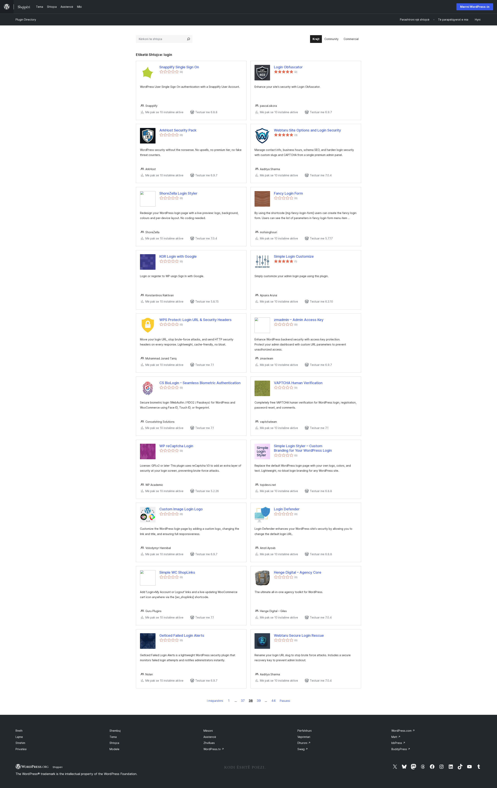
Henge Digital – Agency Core (297, 572)
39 (259, 701)
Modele (114, 749)
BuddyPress (400, 749)
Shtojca (114, 743)
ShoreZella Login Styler (178, 193)
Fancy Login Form (288, 193)
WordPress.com (403, 730)
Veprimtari (303, 736)
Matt (396, 736)
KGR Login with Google (178, 256)
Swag (302, 749)
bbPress (398, 743)
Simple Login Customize (294, 256)
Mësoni (208, 730)
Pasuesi (285, 700)
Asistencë (209, 736)
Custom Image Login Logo (181, 509)
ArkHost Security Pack (177, 130)
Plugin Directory (26, 19)
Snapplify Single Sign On (179, 67)
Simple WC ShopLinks (177, 572)
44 (273, 701)
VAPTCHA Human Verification (298, 383)
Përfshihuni (304, 730)
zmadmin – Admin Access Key (298, 320)
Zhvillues (209, 743)
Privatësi (21, 749)
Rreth (19, 730)
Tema (113, 736)
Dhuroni (304, 743)
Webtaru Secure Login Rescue (299, 635)
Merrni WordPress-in (474, 6)
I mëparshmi (215, 700)
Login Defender (287, 509)
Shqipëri (58, 767)
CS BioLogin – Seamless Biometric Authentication (200, 383)
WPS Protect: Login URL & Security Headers (195, 320)
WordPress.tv (213, 749)
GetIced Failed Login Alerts (181, 635)
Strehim (20, 743)
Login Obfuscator (288, 67)
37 (243, 701)
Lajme (19, 736)
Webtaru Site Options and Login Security (307, 130)
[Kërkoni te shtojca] (188, 39)
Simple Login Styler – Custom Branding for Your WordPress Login (303, 448)
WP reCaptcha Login (176, 446)
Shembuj (115, 730)
